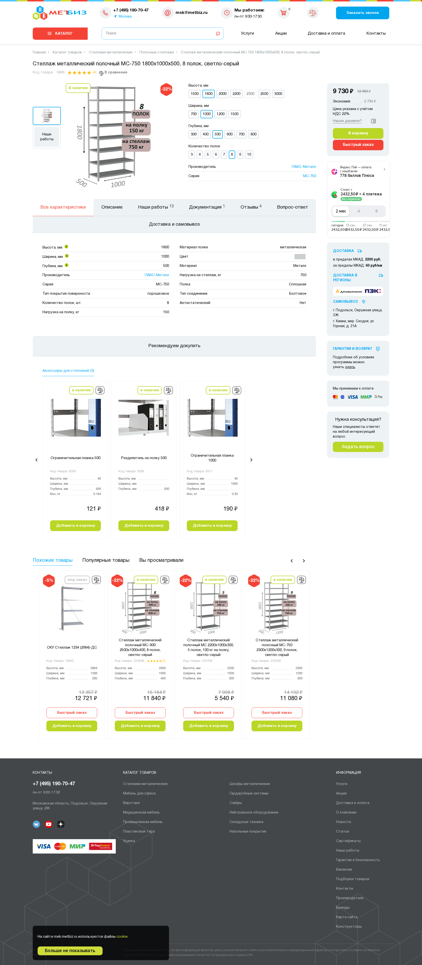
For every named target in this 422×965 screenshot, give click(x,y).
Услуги (247, 33)
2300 (250, 94)
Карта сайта (347, 917)
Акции (281, 33)
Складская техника (246, 822)
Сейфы (236, 803)
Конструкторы (349, 926)
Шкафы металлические (250, 784)
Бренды (342, 907)
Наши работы (46, 137)
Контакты (376, 33)
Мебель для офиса (139, 793)
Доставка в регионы (345, 278)
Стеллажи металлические (145, 784)
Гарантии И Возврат (352, 349)
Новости (343, 822)
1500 (195, 94)
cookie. (122, 936)
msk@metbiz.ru (192, 13)
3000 (278, 94)
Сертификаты (348, 841)
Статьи (342, 831)
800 (253, 134)
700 (194, 114)
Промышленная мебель (143, 822)
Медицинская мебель (141, 812)
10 (249, 154)
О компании (346, 812)
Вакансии (344, 869)
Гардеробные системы (249, 793)
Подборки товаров (352, 879)
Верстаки (131, 803)
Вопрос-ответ (292, 207)
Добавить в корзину (75, 525)
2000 (222, 94)
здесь (350, 367)
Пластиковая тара (139, 831)
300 (194, 134)
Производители (349, 898)
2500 (264, 94)
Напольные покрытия (248, 831)
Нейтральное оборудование (254, 812)
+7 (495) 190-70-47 (54, 784)
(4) (94, 72)
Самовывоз (345, 301)
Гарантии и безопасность (358, 860)
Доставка (343, 251)
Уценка (129, 841)
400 (206, 134)
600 (229, 134)
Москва (125, 16)
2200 (236, 94)
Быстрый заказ (72, 712)
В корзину (358, 133)
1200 (220, 114)
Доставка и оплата (326, 33)
